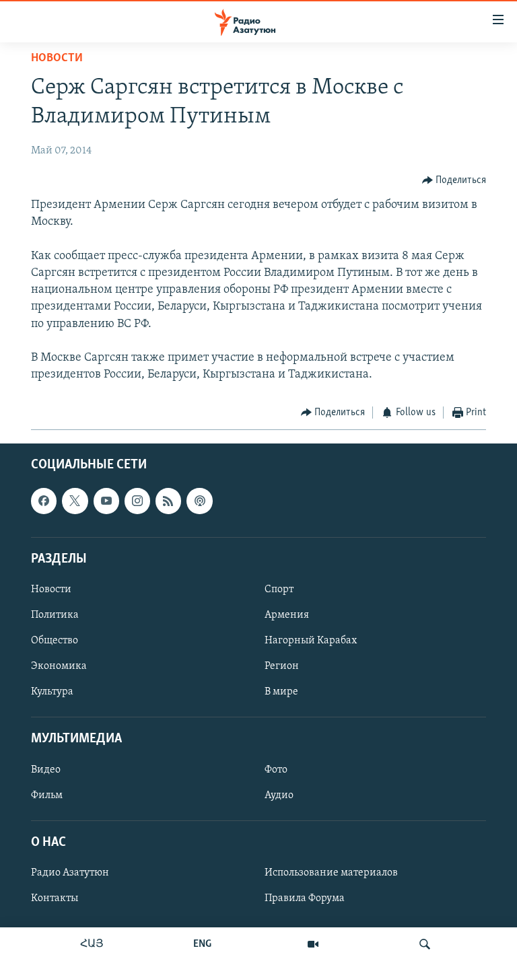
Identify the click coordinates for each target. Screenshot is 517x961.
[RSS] (168, 500)
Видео (46, 769)
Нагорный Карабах (311, 640)
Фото (276, 769)
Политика (55, 615)
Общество (54, 640)
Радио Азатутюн (70, 872)
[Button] (454, 180)
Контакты (54, 898)
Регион (282, 666)
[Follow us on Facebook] (44, 500)
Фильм (47, 794)
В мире (281, 691)
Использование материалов (331, 872)
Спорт (279, 589)
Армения (287, 615)
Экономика (59, 666)
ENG (202, 944)
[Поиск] (425, 944)
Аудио (279, 794)
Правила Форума (305, 898)
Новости (57, 58)
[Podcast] (199, 500)
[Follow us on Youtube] (106, 500)
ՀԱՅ (92, 944)
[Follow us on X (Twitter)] (75, 500)
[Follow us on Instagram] (137, 500)
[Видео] (313, 944)
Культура (52, 691)
